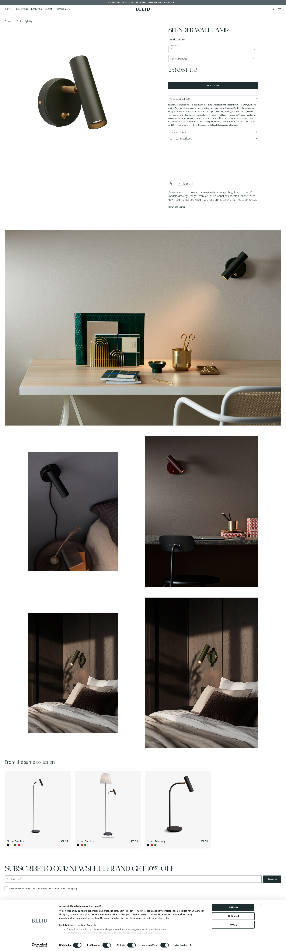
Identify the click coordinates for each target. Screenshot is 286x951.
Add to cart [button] (213, 85)
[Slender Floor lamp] (38, 804)
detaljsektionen (160, 937)
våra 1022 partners (77, 911)
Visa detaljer (181, 945)
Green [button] (173, 49)
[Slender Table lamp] (178, 804)
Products (9, 21)
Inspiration (36, 9)
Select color (175, 45)
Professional (62, 9)
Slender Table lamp (156, 841)
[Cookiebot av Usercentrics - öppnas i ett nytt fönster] (40, 945)
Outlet (48, 9)
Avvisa (233, 925)
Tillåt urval (233, 916)
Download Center (176, 206)
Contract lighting (24, 21)
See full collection (176, 39)
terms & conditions (27, 888)
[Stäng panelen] (261, 905)
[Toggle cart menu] (279, 9)
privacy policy (71, 888)
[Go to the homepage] (143, 9)
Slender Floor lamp (16, 841)
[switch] (106, 945)
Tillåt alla (233, 907)
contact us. (251, 199)
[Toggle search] (273, 9)
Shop (7, 9)
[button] (213, 58)
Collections (22, 9)
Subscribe (272, 879)
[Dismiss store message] (280, 2)
